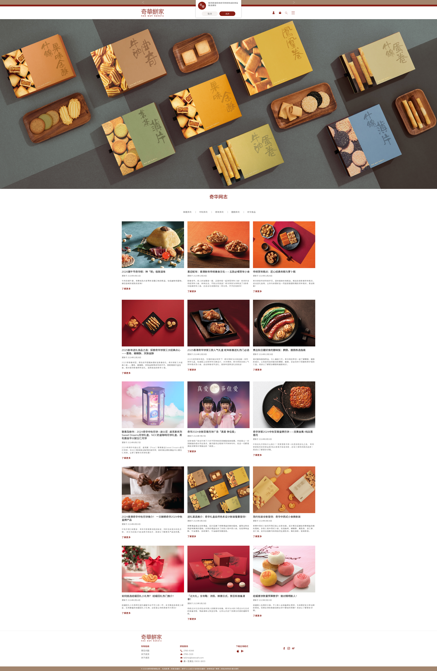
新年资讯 (219, 211)
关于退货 (145, 657)
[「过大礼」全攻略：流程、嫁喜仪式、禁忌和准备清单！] (218, 569)
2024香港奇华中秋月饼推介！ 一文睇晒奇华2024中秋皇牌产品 (152, 518)
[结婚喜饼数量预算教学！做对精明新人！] (284, 569)
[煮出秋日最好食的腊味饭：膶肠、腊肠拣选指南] (284, 323)
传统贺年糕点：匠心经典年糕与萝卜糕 (274, 271)
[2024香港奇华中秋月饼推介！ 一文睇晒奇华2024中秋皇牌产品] (153, 489)
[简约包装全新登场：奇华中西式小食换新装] (284, 489)
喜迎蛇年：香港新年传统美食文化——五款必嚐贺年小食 (218, 271)
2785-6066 (188, 650)
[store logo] (152, 13)
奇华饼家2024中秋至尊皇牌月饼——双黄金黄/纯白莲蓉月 (283, 433)
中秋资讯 (203, 211)
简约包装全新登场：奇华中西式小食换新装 (277, 516)
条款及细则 (175, 669)
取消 (210, 13)
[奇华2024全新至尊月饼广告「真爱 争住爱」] (218, 404)
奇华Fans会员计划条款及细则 (193, 669)
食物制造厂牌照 (213, 669)
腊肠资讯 (235, 211)
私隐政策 (165, 669)
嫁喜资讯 (187, 211)
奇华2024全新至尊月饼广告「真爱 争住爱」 (212, 431)
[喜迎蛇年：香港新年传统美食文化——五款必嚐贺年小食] (218, 244)
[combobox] (286, 13)
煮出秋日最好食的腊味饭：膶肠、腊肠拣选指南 (279, 350)
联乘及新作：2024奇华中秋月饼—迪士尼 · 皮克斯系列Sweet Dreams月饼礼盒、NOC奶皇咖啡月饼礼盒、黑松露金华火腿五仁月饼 (152, 435)
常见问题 (145, 650)
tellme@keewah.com (193, 657)
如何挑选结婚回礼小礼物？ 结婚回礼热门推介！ (148, 596)
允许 (227, 13)
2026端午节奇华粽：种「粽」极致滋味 (143, 271)
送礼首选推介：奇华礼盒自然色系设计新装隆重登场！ (217, 516)
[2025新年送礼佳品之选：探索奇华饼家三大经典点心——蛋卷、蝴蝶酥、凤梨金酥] (153, 323)
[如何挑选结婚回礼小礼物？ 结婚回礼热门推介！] (153, 569)
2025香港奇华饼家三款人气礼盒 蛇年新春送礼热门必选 (218, 350)
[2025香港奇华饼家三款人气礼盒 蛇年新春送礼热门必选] (218, 323)
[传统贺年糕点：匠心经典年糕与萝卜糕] (284, 244)
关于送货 (145, 654)
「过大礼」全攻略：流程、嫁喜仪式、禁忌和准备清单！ (216, 597)
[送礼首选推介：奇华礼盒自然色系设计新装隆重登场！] (218, 489)
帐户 (273, 12)
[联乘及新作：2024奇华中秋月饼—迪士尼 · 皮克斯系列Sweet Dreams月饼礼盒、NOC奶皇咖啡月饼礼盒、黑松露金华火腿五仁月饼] (153, 404)
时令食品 (251, 211)
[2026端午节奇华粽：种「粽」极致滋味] (153, 244)
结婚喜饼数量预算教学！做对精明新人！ (275, 596)
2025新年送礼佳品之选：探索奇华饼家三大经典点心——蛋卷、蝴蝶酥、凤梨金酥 (151, 351)
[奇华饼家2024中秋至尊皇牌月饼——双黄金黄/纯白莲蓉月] (284, 404)
